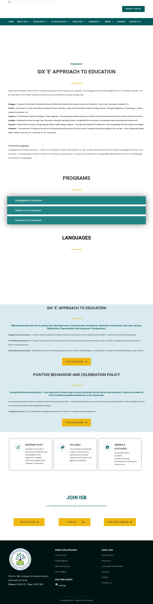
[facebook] (141, 2)
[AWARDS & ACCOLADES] (107, 447)
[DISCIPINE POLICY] (18, 447)
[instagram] (150, 2)
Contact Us (106, 583)
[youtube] (147, 2)
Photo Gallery (60, 572)
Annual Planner (108, 555)
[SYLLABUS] (62, 447)
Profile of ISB (60, 555)
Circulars (105, 572)
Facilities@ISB (61, 561)
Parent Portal (133, 9)
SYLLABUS (75, 445)
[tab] (76, 200)
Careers (105, 577)
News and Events (62, 566)
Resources (106, 561)
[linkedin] (144, 2)
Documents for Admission (112, 566)
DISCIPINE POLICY (34, 445)
